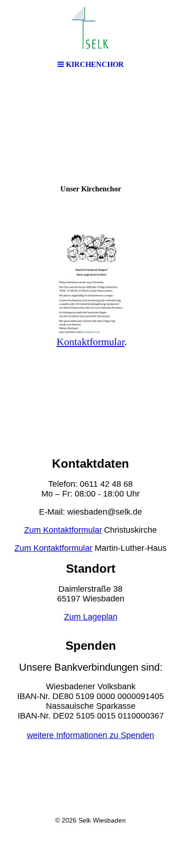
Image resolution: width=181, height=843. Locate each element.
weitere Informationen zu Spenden (90, 735)
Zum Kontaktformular (63, 530)
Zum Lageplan (90, 616)
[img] (90, 28)
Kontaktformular (90, 341)
